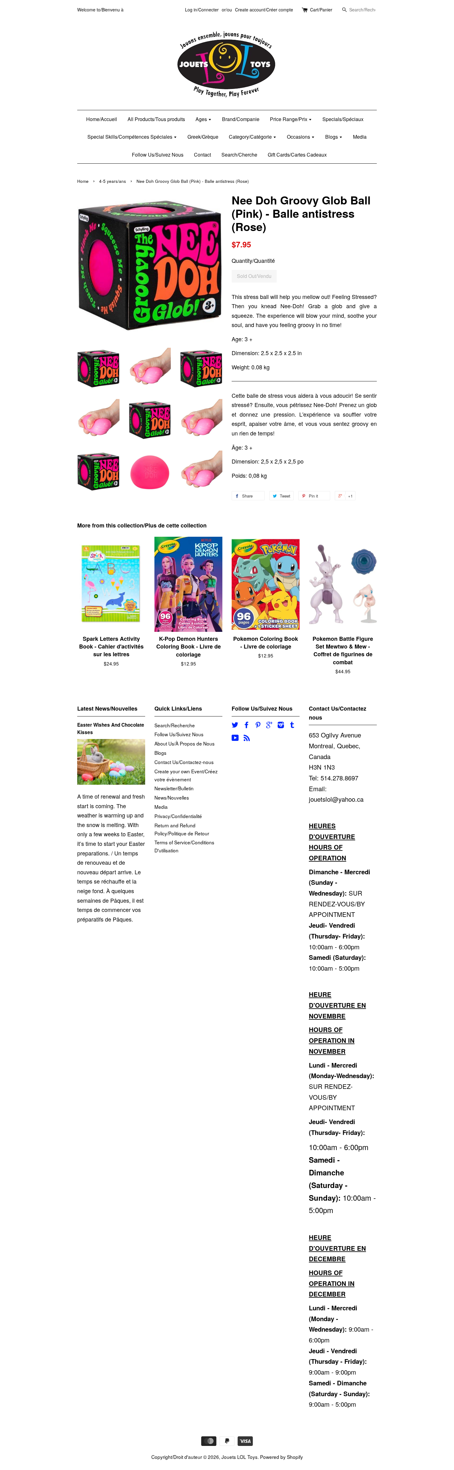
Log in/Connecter (202, 9)
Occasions (299, 136)
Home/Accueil (101, 119)
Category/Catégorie (251, 136)
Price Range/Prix (289, 119)
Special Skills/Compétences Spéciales (130, 136)
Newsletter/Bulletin (174, 788)
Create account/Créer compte (264, 9)
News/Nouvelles (171, 797)
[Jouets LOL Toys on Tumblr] (292, 725)
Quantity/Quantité (253, 260)
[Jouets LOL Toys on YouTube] (235, 738)
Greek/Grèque (202, 136)
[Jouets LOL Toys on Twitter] (235, 725)
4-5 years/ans (112, 181)
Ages (201, 119)
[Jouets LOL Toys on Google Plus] (269, 725)
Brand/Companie (240, 119)
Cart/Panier (321, 9)
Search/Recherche (174, 725)
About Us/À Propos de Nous (184, 743)
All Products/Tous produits (156, 119)
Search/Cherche (239, 154)
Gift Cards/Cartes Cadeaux (297, 154)
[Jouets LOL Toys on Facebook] (246, 725)
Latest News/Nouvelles (107, 708)
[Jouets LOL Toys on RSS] (246, 738)
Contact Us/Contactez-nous (184, 761)
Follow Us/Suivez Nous (157, 154)
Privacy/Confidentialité (178, 816)
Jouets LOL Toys (239, 1456)
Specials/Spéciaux (343, 119)
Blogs (332, 136)
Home (83, 181)
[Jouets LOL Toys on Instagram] (280, 725)
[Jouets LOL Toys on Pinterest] (257, 725)
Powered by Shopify (281, 1456)
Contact (202, 154)
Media (360, 136)
